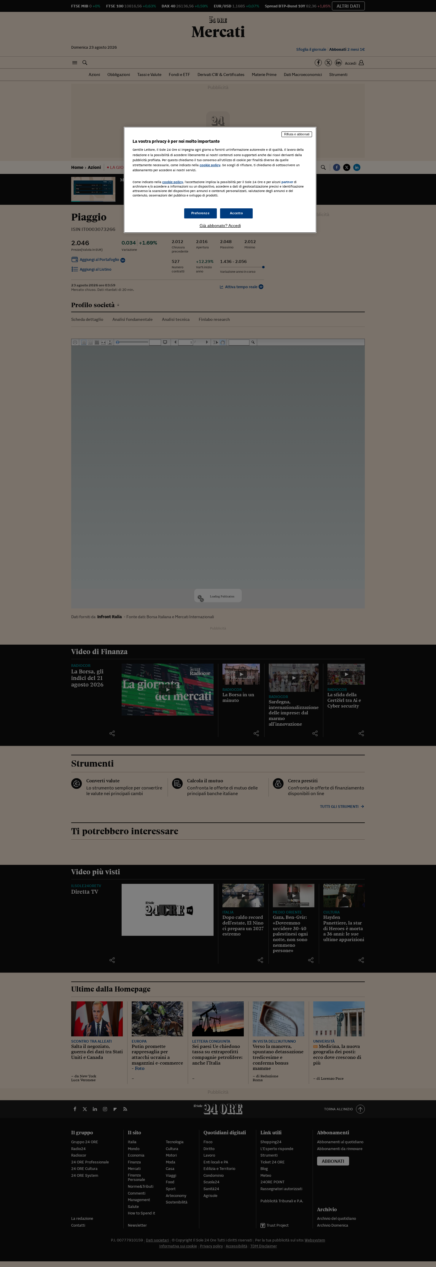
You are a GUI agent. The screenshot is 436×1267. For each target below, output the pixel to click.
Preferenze (200, 213)
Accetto (236, 213)
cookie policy (210, 165)
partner (287, 182)
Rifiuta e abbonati (296, 134)
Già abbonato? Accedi (220, 225)
